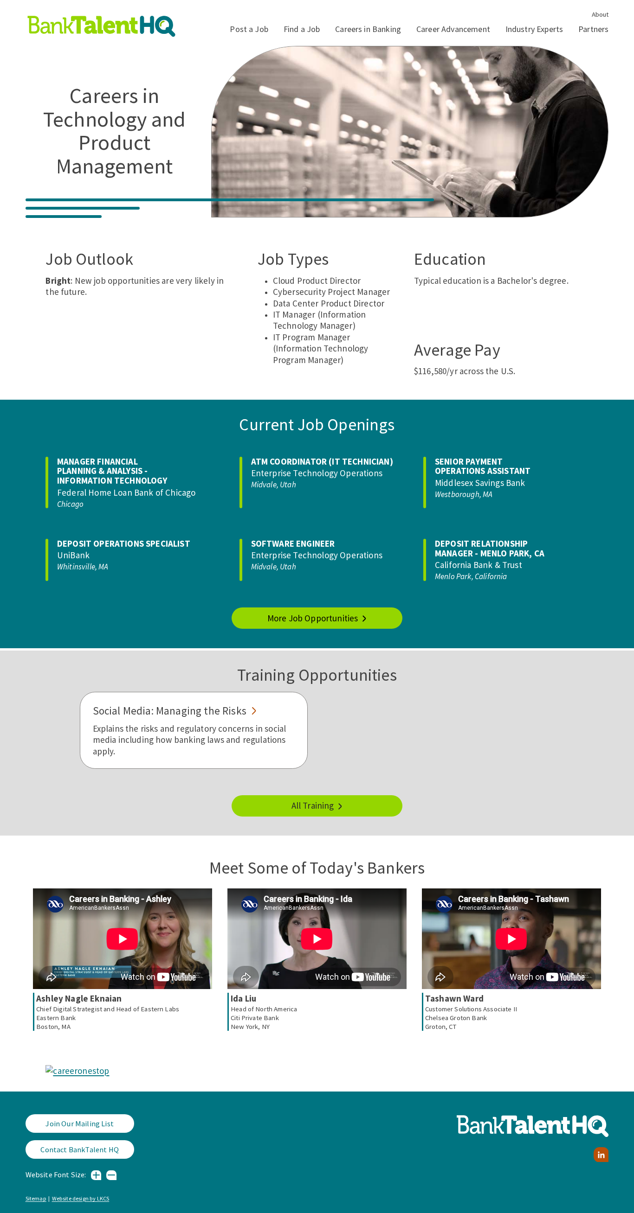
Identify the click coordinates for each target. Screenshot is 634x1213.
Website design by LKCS (81, 1198)
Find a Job (302, 29)
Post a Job (249, 29)
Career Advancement (453, 29)
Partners (593, 29)
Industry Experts (534, 29)
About (600, 14)
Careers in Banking (368, 29)
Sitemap (36, 1198)
